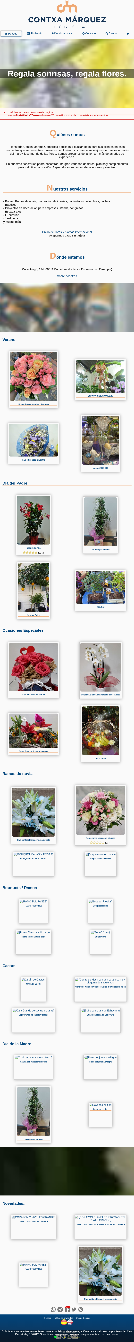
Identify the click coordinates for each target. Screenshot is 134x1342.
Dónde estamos (63, 33)
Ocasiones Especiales (22, 630)
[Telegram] (60, 1309)
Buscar (112, 33)
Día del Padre (14, 483)
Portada (12, 33)
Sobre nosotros (67, 276)
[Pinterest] (80, 1309)
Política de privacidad (63, 1318)
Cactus (8, 966)
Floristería (36, 33)
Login (48, 1318)
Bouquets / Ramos (19, 887)
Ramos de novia (17, 773)
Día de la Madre (16, 1044)
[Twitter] (74, 1309)
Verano (9, 339)
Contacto (90, 33)
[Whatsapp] (53, 1309)
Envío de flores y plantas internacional (67, 232)
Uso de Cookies (83, 1318)
